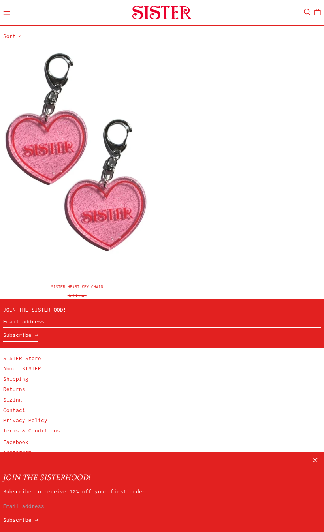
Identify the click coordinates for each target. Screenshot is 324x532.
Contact (14, 410)
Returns (14, 389)
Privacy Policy (25, 420)
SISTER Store (22, 358)
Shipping (15, 379)
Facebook (15, 442)
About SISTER (22, 368)
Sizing (12, 400)
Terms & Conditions (31, 430)
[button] (307, 12)
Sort (9, 36)
